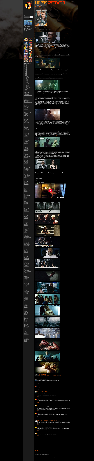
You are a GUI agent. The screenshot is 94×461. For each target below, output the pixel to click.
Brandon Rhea (26, 122)
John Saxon (25, 210)
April (26, 81)
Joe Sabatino (25, 201)
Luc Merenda (25, 229)
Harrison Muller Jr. (26, 176)
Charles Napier (26, 132)
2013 (25, 74)
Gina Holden (25, 174)
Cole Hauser (25, 136)
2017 (25, 71)
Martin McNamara (26, 236)
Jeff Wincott (25, 194)
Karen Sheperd (26, 214)
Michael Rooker (26, 250)
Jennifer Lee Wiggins (26, 195)
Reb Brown (25, 278)
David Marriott (26, 153)
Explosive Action (49, 2)
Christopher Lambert (26, 134)
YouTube (25, 30)
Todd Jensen (25, 325)
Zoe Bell (25, 341)
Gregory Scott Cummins (27, 175)
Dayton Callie (25, 155)
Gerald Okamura (26, 173)
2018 (25, 70)
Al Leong (25, 108)
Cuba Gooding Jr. (26, 139)
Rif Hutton (25, 286)
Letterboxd (26, 32)
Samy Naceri (25, 304)
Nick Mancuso (26, 263)
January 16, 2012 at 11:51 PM (43, 391)
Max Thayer (25, 241)
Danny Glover (26, 147)
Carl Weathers (26, 129)
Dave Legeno (26, 150)
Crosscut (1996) (27, 85)
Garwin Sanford (26, 169)
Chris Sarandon (26, 133)
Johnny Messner (58, 74)
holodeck (57, 135)
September (27, 77)
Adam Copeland (26, 106)
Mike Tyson (25, 257)
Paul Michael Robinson (27, 271)
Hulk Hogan (25, 177)
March (26, 82)
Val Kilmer (25, 330)
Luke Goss (25, 230)
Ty (37, 379)
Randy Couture (26, 277)
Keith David (25, 215)
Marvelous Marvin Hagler (27, 237)
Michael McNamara (26, 248)
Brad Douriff (25, 120)
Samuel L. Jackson (54, 46)
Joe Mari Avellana (26, 200)
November (27, 76)
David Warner (26, 154)
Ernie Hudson (26, 163)
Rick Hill (25, 285)
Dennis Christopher (26, 156)
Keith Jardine (25, 216)
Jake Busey (25, 182)
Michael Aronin (26, 242)
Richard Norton (26, 283)
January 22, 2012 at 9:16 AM (49, 427)
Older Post (68, 450)
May (26, 80)
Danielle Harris (26, 146)
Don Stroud (25, 160)
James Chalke (26, 184)
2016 (25, 72)
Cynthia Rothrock (26, 141)
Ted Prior (25, 319)
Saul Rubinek (25, 306)
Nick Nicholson (26, 264)
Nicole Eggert (26, 265)
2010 (25, 90)
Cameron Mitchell (26, 128)
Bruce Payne (25, 126)
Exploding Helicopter (26, 98)
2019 (25, 69)
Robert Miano (26, 290)
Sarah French (26, 305)
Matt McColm (25, 238)
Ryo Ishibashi (26, 299)
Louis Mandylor (26, 228)
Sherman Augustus (26, 310)
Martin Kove (25, 235)
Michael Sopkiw (26, 252)
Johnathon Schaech (26, 211)
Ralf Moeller (25, 276)
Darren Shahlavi (26, 149)
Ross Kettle (25, 296)
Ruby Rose (25, 298)
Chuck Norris (26, 135)
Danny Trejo (25, 148)
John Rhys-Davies (26, 207)
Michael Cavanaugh (26, 244)
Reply (38, 383)
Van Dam (25, 331)
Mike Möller (25, 255)
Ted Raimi (25, 320)
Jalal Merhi (25, 183)
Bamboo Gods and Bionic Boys (28, 95)
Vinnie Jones (25, 333)
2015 (25, 73)
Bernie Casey (26, 113)
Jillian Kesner (25, 197)
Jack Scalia (25, 181)
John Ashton (25, 203)
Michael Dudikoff (26, 245)
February (27, 83)
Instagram (26, 31)
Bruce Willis (25, 127)
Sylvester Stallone (26, 317)
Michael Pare (25, 249)
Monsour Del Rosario (26, 259)
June (26, 79)
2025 (25, 64)
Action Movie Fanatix (26, 93)
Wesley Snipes (26, 334)
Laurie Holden (26, 222)
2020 (25, 68)
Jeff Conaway (26, 191)
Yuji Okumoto (25, 340)
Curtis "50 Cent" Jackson (27, 140)
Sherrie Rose (25, 311)
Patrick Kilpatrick (26, 270)
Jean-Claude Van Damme (27, 190)
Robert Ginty (25, 289)
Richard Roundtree (26, 284)
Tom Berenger (26, 326)
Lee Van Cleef (26, 224)
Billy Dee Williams (26, 115)
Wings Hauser (26, 339)
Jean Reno (25, 189)
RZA (24, 300)
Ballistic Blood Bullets (26, 94)
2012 (25, 75)
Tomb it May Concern (26, 101)
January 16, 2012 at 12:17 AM (43, 379)
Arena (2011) (38, 6)
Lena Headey (26, 225)
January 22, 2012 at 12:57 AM (52, 420)
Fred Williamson (26, 166)
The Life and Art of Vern (27, 100)
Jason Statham (26, 187)
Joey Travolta (26, 202)
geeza (38, 455)
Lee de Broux (26, 223)
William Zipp (25, 338)
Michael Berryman (26, 243)
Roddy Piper (25, 293)
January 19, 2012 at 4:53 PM (49, 413)
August (26, 78)
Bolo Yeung (25, 119)
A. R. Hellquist (26, 105)
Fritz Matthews (26, 168)
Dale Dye (25, 142)
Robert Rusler (26, 292)
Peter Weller (25, 272)
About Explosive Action (28, 28)
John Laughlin (26, 204)
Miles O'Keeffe (26, 258)
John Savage (25, 209)
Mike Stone (25, 256)
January (27, 84)
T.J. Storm (25, 318)
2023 (25, 66)
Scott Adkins (25, 307)
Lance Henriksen (26, 221)
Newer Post (37, 450)
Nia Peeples (25, 262)
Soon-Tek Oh (26, 313)
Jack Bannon (25, 180)
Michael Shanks (26, 251)
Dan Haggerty (26, 143)
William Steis (25, 337)
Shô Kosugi (25, 312)
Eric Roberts (25, 162)
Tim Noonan (25, 324)
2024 (25, 65)
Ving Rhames (26, 332)
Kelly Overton (26, 218)
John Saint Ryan (26, 208)
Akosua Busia (26, 107)
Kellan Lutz (37, 51)
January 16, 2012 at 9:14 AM (49, 385)
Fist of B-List (25, 99)
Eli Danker (25, 161)
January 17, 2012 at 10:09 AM (49, 399)
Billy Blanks (25, 114)
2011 (25, 89)
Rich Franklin (25, 279)
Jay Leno (25, 188)
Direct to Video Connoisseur (42, 420)
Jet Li (25, 196)
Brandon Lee (25, 121)
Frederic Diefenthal (26, 167)
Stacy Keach (25, 314)
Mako (25, 231)
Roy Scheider (26, 297)
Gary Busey (25, 170)
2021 (25, 67)
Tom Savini (25, 327)
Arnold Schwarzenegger (27, 112)
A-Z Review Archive (27, 29)
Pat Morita (25, 269)
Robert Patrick (26, 291)
